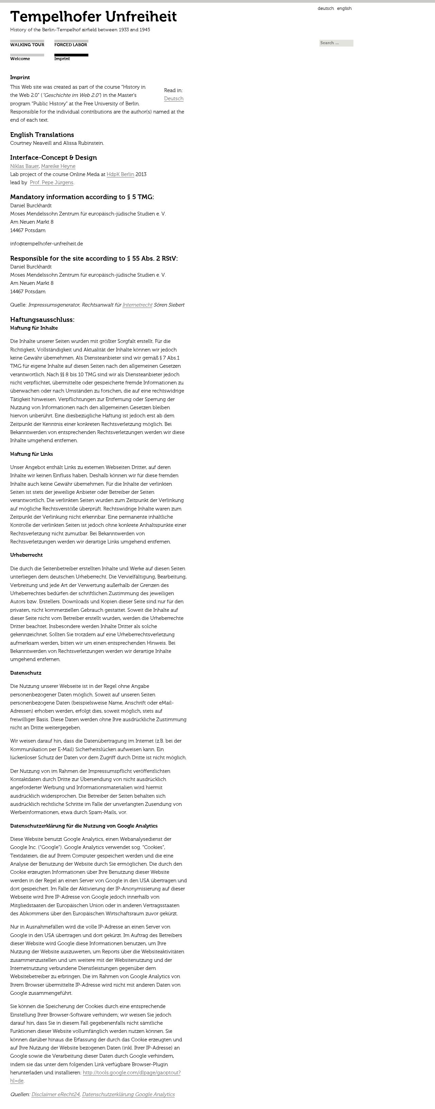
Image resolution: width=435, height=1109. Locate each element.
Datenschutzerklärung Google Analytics (128, 1094)
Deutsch (326, 8)
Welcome (20, 59)
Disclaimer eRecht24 (55, 1094)
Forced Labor (70, 45)
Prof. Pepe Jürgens (51, 182)
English (344, 8)
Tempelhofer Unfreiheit (93, 17)
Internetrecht (137, 305)
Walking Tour (27, 45)
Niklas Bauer (24, 166)
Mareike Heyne (58, 166)
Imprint (62, 59)
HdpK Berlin (120, 174)
